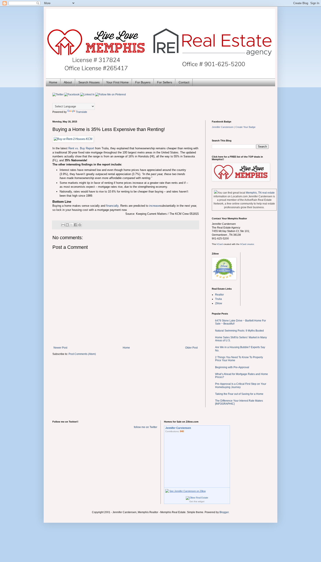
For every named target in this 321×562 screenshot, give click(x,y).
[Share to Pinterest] (80, 225)
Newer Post (60, 347)
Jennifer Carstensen (222, 127)
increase (154, 205)
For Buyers (142, 82)
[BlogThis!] (67, 225)
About (68, 82)
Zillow (218, 303)
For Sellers (164, 82)
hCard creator (247, 244)
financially (112, 205)
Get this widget (196, 501)
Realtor (219, 294)
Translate (81, 111)
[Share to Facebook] (75, 225)
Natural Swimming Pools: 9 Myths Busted (239, 330)
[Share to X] (71, 225)
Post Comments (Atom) (82, 354)
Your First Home (117, 82)
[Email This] (63, 225)
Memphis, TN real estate (260, 192)
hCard (220, 244)
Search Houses (89, 82)
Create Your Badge (245, 127)
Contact (184, 82)
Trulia (218, 299)
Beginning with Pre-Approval (232, 367)
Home (53, 82)
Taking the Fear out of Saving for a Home (239, 393)
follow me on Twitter (145, 427)
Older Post (191, 347)
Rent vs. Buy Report (81, 148)
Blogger (224, 512)
